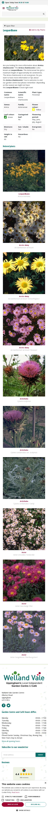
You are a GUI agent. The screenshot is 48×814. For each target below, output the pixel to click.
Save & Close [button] (13, 804)
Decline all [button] (35, 804)
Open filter (10, 26)
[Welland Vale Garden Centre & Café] (12, 8)
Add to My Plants (38, 30)
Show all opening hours (11, 741)
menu (3, 8)
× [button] (45, 783)
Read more (16, 792)
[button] (24, 810)
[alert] (24, 797)
